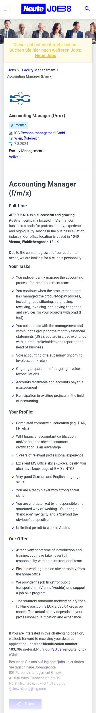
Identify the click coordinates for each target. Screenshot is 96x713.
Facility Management (38, 70)
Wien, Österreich (27, 138)
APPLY (14, 215)
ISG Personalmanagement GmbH (40, 133)
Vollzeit (15, 157)
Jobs (12, 70)
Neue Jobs (45, 55)
